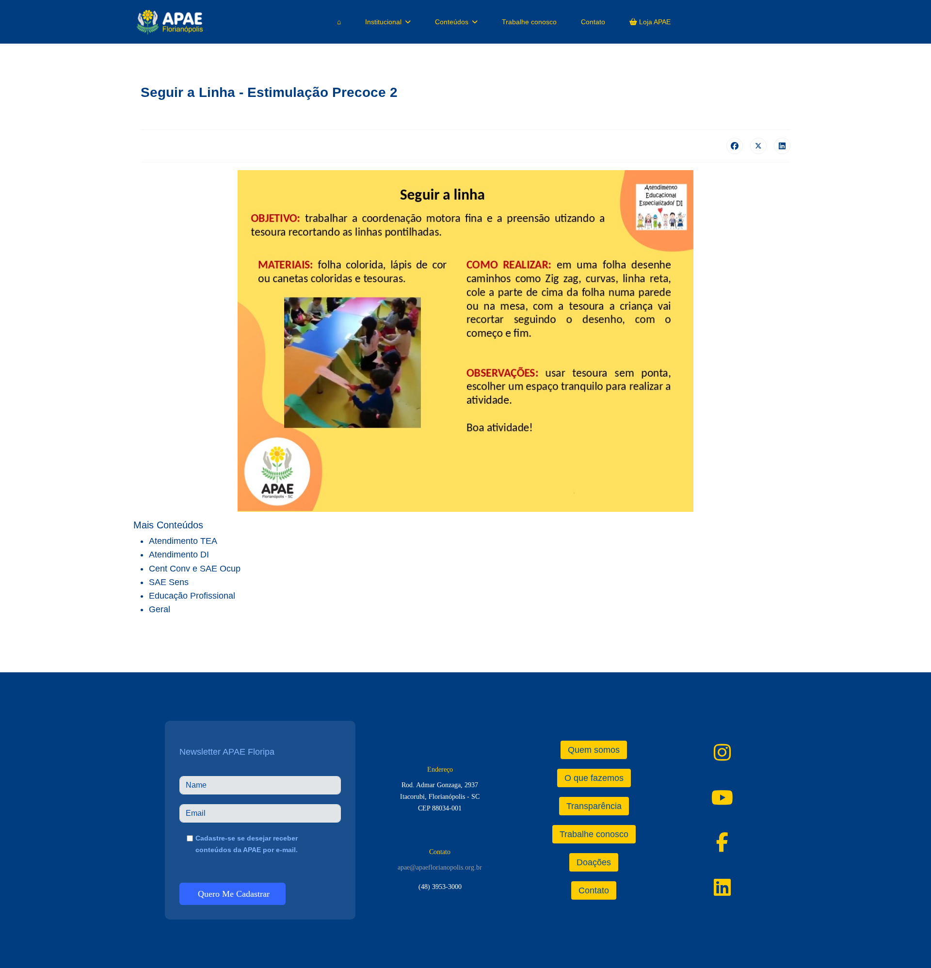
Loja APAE (654, 22)
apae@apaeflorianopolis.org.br (440, 867)
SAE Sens (169, 582)
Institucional (383, 22)
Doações (594, 862)
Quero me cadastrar (232, 894)
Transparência (594, 806)
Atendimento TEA (183, 541)
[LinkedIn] (782, 146)
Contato (593, 22)
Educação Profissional (192, 596)
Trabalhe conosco (529, 22)
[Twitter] (758, 146)
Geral (159, 609)
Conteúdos (451, 22)
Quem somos (594, 750)
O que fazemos (594, 778)
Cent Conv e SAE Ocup (195, 568)
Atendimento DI (179, 554)
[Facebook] (734, 146)
